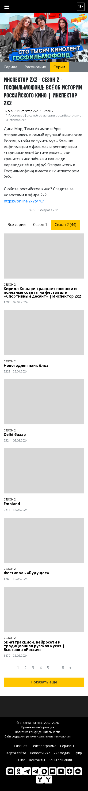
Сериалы (67, 746)
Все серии (17, 224)
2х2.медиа (62, 753)
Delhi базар (15, 434)
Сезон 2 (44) (65, 224)
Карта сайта (16, 753)
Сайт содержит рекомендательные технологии (37, 736)
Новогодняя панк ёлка (26, 365)
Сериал (10, 67)
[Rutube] (61, 771)
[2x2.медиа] (36, 771)
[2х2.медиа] (78, 771)
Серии (59, 67)
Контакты (37, 760)
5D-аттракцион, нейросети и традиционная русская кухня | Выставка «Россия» (34, 645)
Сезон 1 (40, 224)
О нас (20, 760)
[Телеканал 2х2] (27, 771)
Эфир (77, 753)
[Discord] (53, 771)
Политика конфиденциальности (37, 732)
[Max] (44, 771)
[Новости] (48, 779)
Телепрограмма (43, 746)
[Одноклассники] (19, 771)
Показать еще (44, 682)
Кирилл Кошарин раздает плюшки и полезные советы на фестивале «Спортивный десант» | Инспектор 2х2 (42, 292)
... (55, 667)
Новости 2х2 (40, 753)
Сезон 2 (10, 285)
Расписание (35, 67)
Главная (20, 746)
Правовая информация (37, 727)
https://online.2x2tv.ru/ (24, 201)
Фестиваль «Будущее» (26, 573)
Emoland (12, 504)
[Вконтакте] (10, 771)
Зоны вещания (60, 760)
